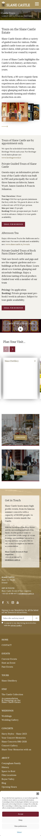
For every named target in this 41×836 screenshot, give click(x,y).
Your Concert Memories (14, 737)
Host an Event (8, 663)
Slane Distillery (9, 680)
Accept (20, 814)
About (5, 758)
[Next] (12, 349)
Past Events (7, 666)
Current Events (9, 659)
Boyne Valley (8, 779)
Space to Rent (8, 771)
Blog (4, 783)
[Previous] (6, 349)
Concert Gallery (10, 745)
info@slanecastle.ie (12, 560)
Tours (5, 675)
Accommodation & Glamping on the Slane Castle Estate (11, 700)
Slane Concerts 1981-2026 (14, 741)
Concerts (7, 728)
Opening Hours (9, 787)
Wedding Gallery (10, 720)
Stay (4, 689)
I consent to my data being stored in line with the (20, 624)
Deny (20, 820)
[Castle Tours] (16, 4)
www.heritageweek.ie (11, 157)
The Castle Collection (12, 694)
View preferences (20, 826)
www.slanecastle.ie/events (18, 244)
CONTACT (7, 645)
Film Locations (9, 775)
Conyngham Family (11, 763)
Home (5, 640)
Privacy (19, 832)
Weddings (7, 711)
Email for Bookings (13, 224)
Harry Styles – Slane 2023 (14, 733)
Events (6, 654)
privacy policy (16, 625)
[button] (38, 794)
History (5, 767)
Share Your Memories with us (16, 749)
